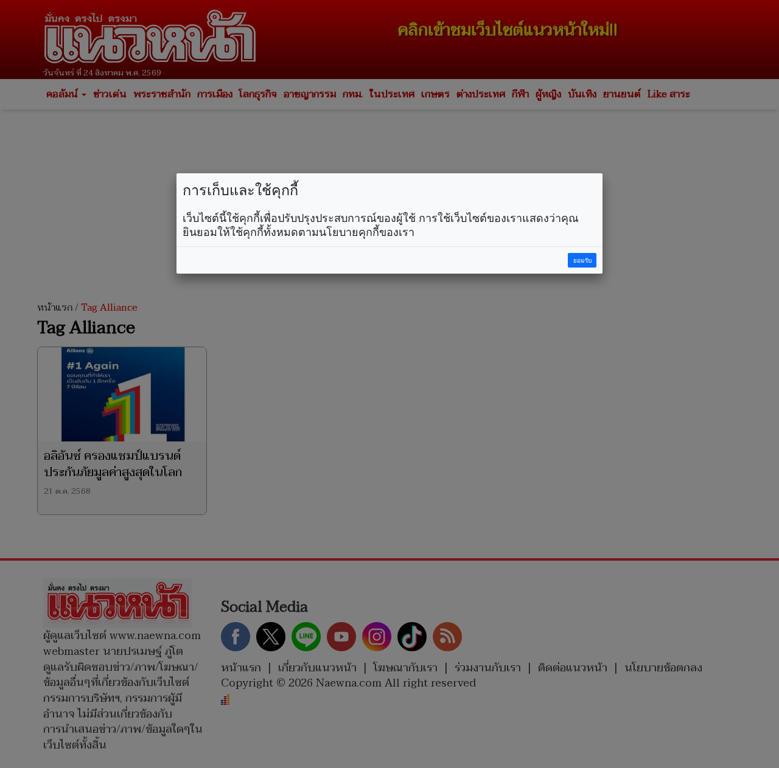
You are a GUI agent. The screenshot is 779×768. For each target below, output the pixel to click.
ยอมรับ (582, 260)
